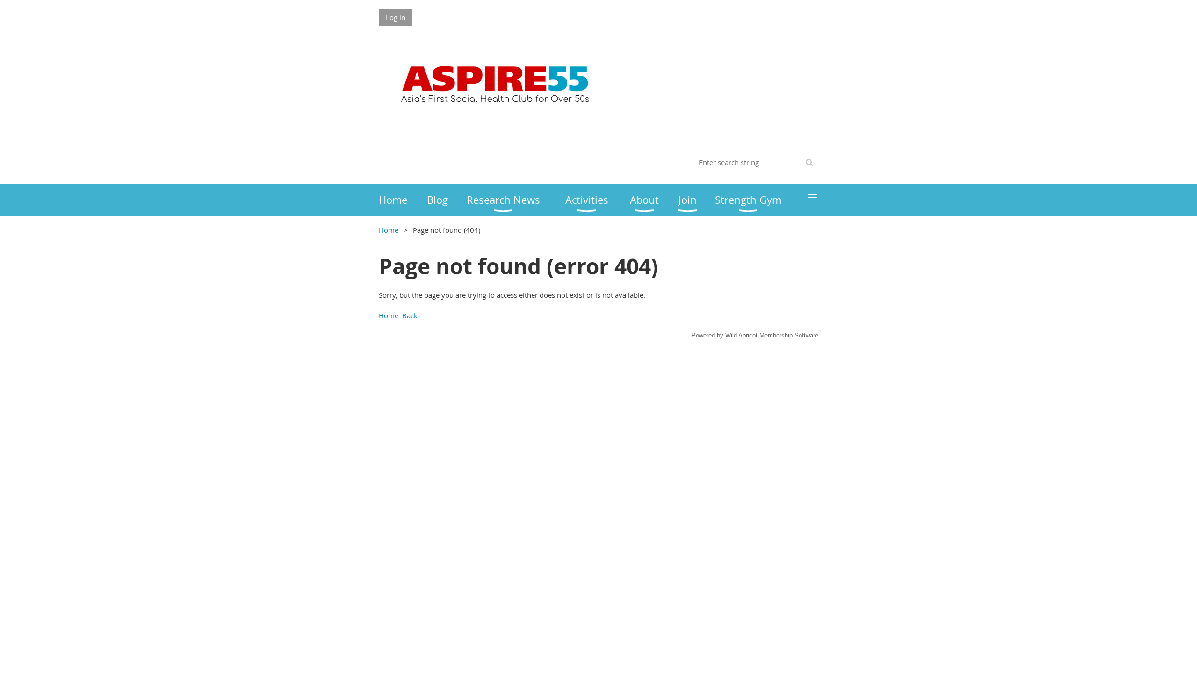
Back (410, 315)
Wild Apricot (741, 335)
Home (388, 230)
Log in (395, 17)
